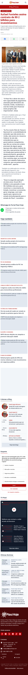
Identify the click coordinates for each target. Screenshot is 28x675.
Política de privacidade (10, 668)
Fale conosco (20, 668)
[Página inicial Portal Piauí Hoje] (14, 2)
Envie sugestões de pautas (13, 212)
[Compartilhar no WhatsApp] (14, 39)
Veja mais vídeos (14, 548)
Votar (14, 485)
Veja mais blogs (14, 445)
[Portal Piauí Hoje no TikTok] (16, 633)
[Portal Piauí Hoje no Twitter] (9, 633)
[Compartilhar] (23, 39)
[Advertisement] (14, 382)
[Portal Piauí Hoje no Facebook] (2, 633)
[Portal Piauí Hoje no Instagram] (5, 633)
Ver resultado (14, 488)
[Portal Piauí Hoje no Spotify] (20, 633)
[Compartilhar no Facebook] (5, 39)
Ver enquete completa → (14, 492)
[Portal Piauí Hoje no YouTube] (12, 633)
